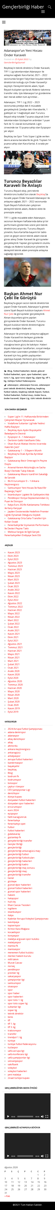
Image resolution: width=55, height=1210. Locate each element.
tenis (10, 1017)
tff (9, 1020)
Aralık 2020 (13, 671)
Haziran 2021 (15, 650)
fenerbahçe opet (16, 823)
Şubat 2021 (14, 664)
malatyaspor (14, 942)
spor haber (14, 993)
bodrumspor (14, 779)
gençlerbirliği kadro (18, 864)
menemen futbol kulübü (20, 952)
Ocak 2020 (13, 705)
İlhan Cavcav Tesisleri (19, 905)
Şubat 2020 (14, 701)
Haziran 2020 (15, 688)
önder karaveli (11, 398)
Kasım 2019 (14, 708)
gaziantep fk (14, 837)
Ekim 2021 (13, 637)
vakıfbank (13, 1064)
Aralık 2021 (13, 630)
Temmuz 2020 (15, 684)
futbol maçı (27, 395)
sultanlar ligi (14, 1006)
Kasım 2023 (14, 552)
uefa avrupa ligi (16, 1050)
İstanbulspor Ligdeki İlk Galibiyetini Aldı (28, 494)
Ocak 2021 (13, 667)
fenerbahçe (14, 820)
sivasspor (13, 986)
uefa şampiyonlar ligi (19, 1057)
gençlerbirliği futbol (18, 854)
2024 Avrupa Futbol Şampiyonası (25, 728)
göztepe (12, 881)
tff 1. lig (12, 1023)
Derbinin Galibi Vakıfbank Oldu (24, 440)
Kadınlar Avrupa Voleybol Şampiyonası (28, 918)
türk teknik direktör (40, 398)
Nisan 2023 (14, 576)
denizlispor (13, 793)
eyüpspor (13, 813)
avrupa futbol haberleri (20, 759)
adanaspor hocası (29, 385)
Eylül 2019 (13, 711)
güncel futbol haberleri (20, 888)
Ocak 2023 (13, 586)
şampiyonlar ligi (16, 979)
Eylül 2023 (13, 559)
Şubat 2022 (14, 623)
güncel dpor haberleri (19, 884)
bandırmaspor (15, 762)
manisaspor (14, 949)
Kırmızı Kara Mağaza (18, 928)
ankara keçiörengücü (19, 749)
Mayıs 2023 (14, 572)
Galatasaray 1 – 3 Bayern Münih (24, 450)
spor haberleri (34, 374)
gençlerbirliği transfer (19, 874)
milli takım (13, 959)
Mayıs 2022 (14, 613)
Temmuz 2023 (15, 566)
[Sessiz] (42, 1116)
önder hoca (40, 395)
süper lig (40, 377)
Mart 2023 (13, 579)
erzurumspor (15, 806)
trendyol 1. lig (15, 1037)
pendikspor (14, 969)
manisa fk (13, 945)
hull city (12, 901)
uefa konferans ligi (18, 1054)
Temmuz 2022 (15, 606)
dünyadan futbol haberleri (22, 800)
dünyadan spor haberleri (21, 803)
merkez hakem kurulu (19, 955)
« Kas (7, 1196)
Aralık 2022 (13, 589)
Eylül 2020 (13, 677)
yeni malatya (14, 1074)
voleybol (12, 1067)
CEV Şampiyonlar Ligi (19, 789)
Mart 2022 (13, 620)
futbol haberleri (21, 371)
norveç (11, 966)
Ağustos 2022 (15, 603)
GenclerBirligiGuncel (14, 62)
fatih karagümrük (17, 817)
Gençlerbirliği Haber (23, 7)
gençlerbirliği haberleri (20, 861)
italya (10, 915)
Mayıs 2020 (14, 691)
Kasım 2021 (14, 633)
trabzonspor (14, 1030)
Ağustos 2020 (15, 681)
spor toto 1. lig (15, 1000)
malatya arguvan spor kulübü (23, 939)
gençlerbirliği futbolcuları (21, 857)
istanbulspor (14, 911)
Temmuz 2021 (15, 647)
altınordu (12, 745)
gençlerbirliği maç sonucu (21, 867)
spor (23, 374)
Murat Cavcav (15, 962)
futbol (46, 391)
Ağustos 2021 (15, 644)
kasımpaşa (13, 922)
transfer (12, 1033)
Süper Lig (24, 398)
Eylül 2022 (13, 599)
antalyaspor (14, 756)
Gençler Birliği (15, 844)
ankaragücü (14, 752)
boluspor (12, 783)
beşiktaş (12, 769)
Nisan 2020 (14, 694)
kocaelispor (14, 932)
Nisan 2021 (14, 657)
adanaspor (12, 385)
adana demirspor (17, 732)
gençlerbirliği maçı (17, 871)
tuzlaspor (13, 1047)
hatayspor (13, 898)
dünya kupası (15, 796)
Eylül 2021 (13, 640)
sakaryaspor (14, 976)
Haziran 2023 (15, 569)
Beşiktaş (40, 194)
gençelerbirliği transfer (20, 840)
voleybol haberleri (17, 1071)
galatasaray (14, 833)
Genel (33, 371)
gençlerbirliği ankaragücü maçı (24, 850)
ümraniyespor (15, 1061)
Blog (9, 371)
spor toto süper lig (25, 377)
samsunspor (14, 983)
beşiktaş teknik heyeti (30, 391)
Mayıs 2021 (14, 654)
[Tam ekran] (46, 1116)
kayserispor (14, 925)
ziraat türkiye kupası (18, 1078)
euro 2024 (13, 810)
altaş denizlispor (16, 739)
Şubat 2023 (14, 583)
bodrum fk (13, 776)
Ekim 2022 (13, 596)
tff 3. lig (12, 1027)
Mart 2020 (13, 698)
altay (10, 742)
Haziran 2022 (15, 610)
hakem (11, 894)
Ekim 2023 (13, 555)
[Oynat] (8, 1116)
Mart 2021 (13, 660)
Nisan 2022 (14, 616)
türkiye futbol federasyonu (21, 381)
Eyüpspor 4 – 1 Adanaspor (22, 436)
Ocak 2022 (13, 627)
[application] (27, 1106)
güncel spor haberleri (19, 891)
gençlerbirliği (15, 847)
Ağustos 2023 (15, 562)
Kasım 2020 (14, 674)
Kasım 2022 (14, 593)
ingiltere (12, 908)
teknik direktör (16, 1013)
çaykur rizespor (16, 786)
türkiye (11, 1040)
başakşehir (13, 766)
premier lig (13, 972)
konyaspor (13, 935)
